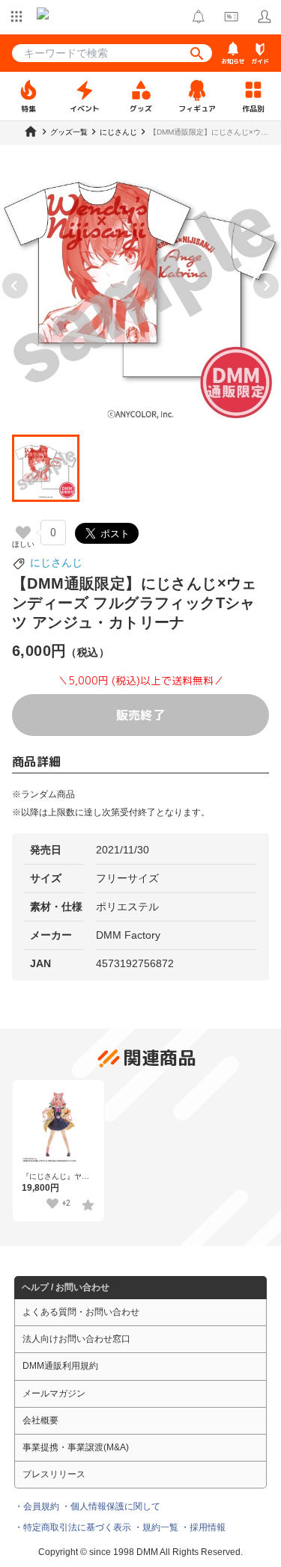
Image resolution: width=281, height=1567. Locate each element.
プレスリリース (53, 1474)
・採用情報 (203, 1527)
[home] (30, 131)
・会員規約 (36, 1506)
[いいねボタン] (23, 532)
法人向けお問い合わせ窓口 (76, 1339)
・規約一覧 (155, 1527)
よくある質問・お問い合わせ (80, 1312)
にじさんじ (56, 562)
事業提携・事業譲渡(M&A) (75, 1447)
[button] (45, 468)
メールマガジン (53, 1393)
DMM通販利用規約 (60, 1366)
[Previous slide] (15, 286)
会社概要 (40, 1420)
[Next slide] (266, 286)
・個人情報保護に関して (110, 1506)
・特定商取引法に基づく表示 (72, 1527)
